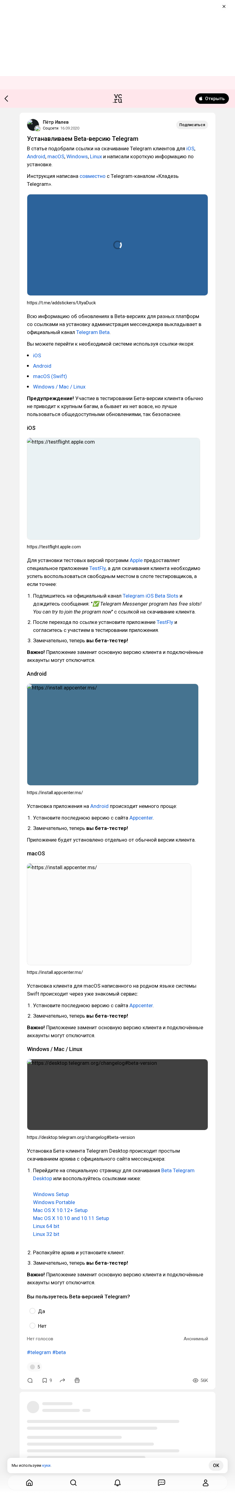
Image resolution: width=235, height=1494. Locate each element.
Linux (96, 156)
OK (216, 1465)
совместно (93, 176)
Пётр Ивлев (56, 122)
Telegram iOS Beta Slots (150, 596)
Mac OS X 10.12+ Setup (60, 1210)
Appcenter (141, 818)
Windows (77, 156)
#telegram (39, 1352)
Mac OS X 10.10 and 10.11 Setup (71, 1218)
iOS (190, 148)
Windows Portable (54, 1202)
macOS (55, 156)
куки (46, 1465)
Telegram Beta (93, 332)
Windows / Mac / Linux (59, 387)
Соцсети (50, 128)
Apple (136, 560)
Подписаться (192, 124)
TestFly (97, 568)
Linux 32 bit (46, 1234)
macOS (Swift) (50, 376)
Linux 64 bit (46, 1226)
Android (36, 156)
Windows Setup (51, 1194)
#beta (59, 1352)
